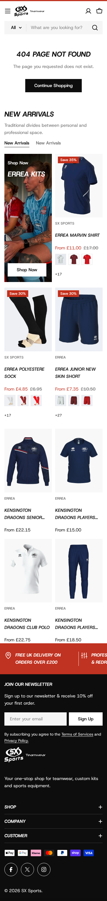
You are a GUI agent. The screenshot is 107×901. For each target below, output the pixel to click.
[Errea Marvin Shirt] (79, 186)
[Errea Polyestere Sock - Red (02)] (36, 400)
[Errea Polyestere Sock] (28, 319)
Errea (60, 357)
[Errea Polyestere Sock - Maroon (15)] (23, 400)
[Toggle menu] (7, 11)
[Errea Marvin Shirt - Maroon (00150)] (73, 259)
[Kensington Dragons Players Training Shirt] (79, 460)
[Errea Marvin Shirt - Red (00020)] (86, 259)
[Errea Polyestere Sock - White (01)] (9, 400)
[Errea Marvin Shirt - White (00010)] (60, 259)
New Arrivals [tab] (16, 143)
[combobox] (53, 27)
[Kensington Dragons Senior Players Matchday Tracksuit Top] (28, 460)
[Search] (95, 27)
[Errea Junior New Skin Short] (79, 319)
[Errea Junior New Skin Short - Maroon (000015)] (73, 400)
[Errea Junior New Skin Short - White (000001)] (60, 400)
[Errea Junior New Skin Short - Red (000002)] (86, 400)
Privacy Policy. (16, 740)
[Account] (88, 11)
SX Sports (64, 223)
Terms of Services (77, 734)
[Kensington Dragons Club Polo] (28, 571)
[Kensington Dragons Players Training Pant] (79, 571)
